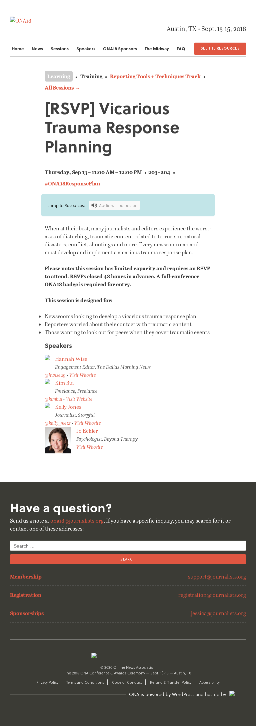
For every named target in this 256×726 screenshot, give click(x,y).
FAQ (181, 48)
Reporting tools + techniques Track (155, 76)
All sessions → (62, 87)
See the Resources (220, 48)
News (37, 48)
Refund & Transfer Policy (170, 682)
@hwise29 (55, 375)
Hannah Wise (71, 358)
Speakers (85, 48)
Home (18, 48)
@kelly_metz (58, 423)
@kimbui (53, 399)
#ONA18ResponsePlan (72, 183)
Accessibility (209, 682)
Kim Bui (64, 382)
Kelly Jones (68, 406)
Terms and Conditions (85, 682)
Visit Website (82, 375)
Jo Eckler (87, 430)
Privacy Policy (47, 682)
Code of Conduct (127, 682)
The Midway (157, 48)
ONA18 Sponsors (120, 48)
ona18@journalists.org (77, 520)
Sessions (60, 48)
